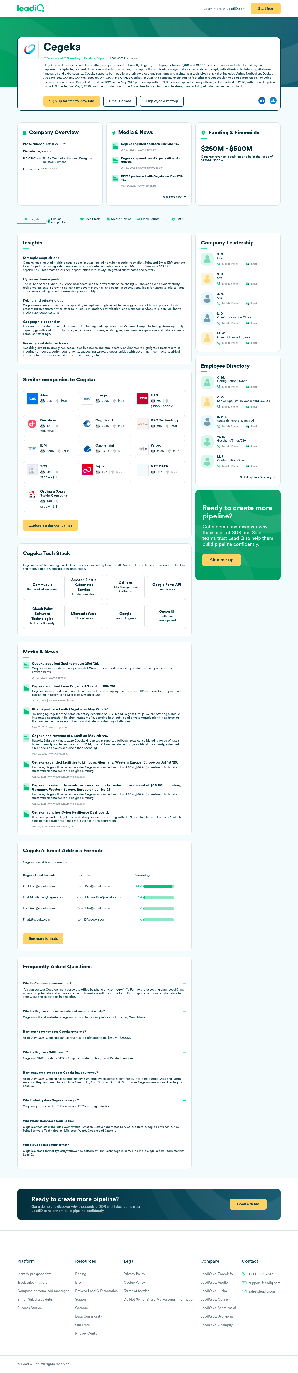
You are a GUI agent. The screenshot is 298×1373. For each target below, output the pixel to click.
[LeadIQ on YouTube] (278, 1364)
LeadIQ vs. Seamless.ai (218, 1308)
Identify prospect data (34, 1274)
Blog (78, 1282)
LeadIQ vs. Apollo (214, 1282)
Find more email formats (155, 1151)
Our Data (82, 1325)
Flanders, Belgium (95, 58)
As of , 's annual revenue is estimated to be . (77, 1034)
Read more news (172, 196)
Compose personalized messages (43, 1291)
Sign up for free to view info (71, 101)
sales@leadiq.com (262, 1291)
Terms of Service (136, 1291)
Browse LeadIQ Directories (96, 1291)
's (78, 1055)
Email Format (120, 101)
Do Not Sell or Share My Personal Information (159, 1299)
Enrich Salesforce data (34, 1299)
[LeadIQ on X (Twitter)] (271, 1364)
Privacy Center (87, 1333)
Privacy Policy (134, 1274)
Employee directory (162, 101)
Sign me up (221, 560)
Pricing (80, 1274)
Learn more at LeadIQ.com (224, 8)
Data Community (88, 1316)
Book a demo (248, 1204)
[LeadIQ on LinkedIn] (274, 1364)
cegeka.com (70, 1017)
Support (81, 1299)
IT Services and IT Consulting (76, 1106)
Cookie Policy (134, 1282)
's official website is (84, 1014)
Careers (81, 1308)
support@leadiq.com (265, 1283)
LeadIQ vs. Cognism (216, 1299)
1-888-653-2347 (261, 1274)
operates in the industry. (66, 1103)
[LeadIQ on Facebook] (268, 1364)
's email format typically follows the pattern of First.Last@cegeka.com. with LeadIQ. (104, 1149)
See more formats (43, 938)
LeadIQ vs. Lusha (213, 1291)
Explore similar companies (50, 525)
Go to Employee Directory (255, 477)
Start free (265, 8)
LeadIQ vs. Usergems (216, 1316)
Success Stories (29, 1308)
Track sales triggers (32, 1282)
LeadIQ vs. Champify (216, 1325)
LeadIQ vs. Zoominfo (216, 1274)
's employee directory (158, 1082)
